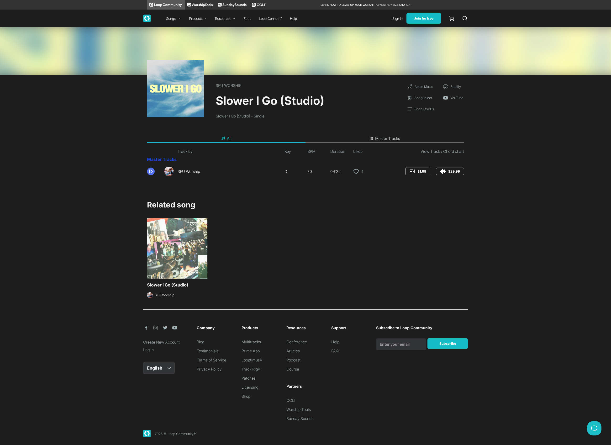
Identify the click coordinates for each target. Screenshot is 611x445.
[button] (153, 171)
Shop (246, 396)
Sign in (397, 18)
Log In (148, 349)
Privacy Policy (209, 369)
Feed (247, 18)
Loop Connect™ (270, 18)
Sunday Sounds (299, 418)
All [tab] (229, 138)
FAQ (335, 351)
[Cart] (451, 18)
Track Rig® (251, 369)
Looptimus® (252, 360)
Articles (293, 351)
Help (293, 18)
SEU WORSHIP (229, 85)
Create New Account (161, 342)
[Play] (151, 171)
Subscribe (447, 343)
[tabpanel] (305, 164)
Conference (296, 341)
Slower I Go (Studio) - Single (240, 116)
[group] (417, 171)
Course (292, 369)
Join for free (423, 18)
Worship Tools (298, 409)
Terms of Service (211, 360)
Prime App (251, 351)
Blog (200, 341)
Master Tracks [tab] (387, 138)
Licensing (250, 387)
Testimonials (208, 351)
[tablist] (305, 138)
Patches (249, 378)
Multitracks (251, 341)
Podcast (293, 360)
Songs (171, 18)
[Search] (465, 18)
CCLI (290, 400)
